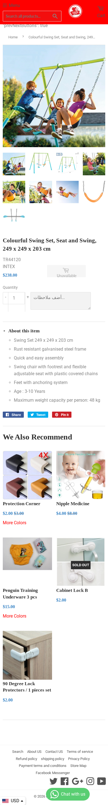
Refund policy (26, 759)
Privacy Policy (79, 759)
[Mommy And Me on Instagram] (90, 783)
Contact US (54, 752)
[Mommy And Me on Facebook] (64, 783)
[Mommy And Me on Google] (77, 783)
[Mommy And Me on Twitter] (53, 783)
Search (17, 752)
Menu (14, 5)
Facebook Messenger (53, 773)
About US (34, 752)
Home (13, 37)
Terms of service (80, 752)
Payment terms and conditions (42, 766)
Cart (101, 15)
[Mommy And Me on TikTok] (101, 783)
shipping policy (52, 759)
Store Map (78, 766)
